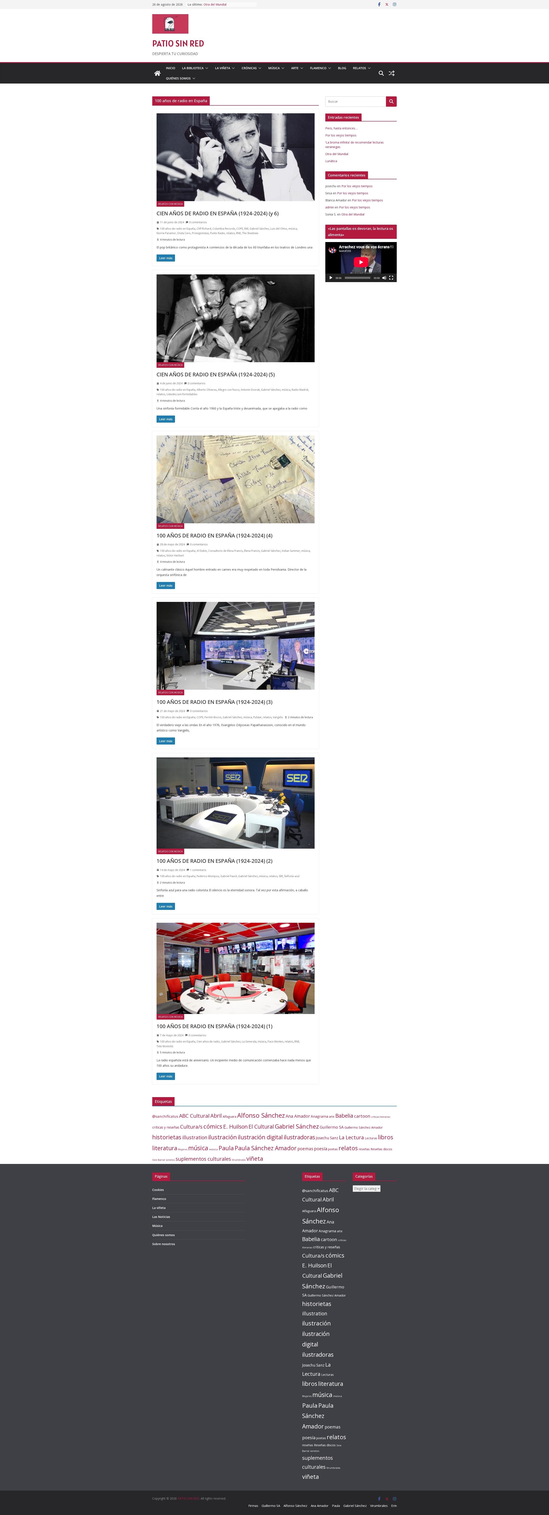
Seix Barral (158, 1159)
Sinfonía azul (291, 876)
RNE (238, 233)
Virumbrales (239, 1159)
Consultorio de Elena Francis (225, 551)
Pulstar (257, 717)
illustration (194, 1137)
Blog (342, 68)
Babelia (344, 1115)
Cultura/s (191, 1126)
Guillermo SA (332, 1127)
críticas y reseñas (165, 1127)
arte (332, 1116)
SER (281, 876)
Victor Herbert (175, 555)
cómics (212, 1126)
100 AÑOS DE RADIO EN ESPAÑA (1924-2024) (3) (214, 701)
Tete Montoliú (165, 1046)
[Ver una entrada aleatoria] (391, 73)
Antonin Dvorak (250, 390)
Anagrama (319, 1116)
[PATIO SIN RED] (157, 73)
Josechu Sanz (327, 1137)
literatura (164, 1148)
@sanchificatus (165, 1116)
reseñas (364, 1149)
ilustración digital (260, 1137)
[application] (361, 262)
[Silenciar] (384, 278)
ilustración (222, 1137)
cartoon (362, 1116)
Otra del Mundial (336, 154)
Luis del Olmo (278, 228)
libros (385, 1137)
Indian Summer (291, 551)
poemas (305, 1149)
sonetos (170, 1159)
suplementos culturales (203, 1158)
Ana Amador (298, 1116)
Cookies (158, 1190)
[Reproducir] (331, 278)
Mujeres (182, 1149)
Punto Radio (217, 233)
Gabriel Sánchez (259, 228)
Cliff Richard (204, 228)
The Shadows (250, 233)
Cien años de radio (208, 1041)
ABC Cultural (194, 1115)
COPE (239, 228)
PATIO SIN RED (178, 43)
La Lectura (351, 1137)
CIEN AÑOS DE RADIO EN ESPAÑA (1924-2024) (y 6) (218, 213)
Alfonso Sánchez (261, 1115)
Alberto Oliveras (207, 390)
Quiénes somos (178, 78)
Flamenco (318, 68)
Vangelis (278, 717)
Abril (216, 1115)
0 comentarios (198, 222)
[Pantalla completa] (391, 278)
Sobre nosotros (163, 1244)
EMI (246, 228)
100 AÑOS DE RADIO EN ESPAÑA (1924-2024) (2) (214, 860)
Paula (226, 1148)
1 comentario (198, 870)
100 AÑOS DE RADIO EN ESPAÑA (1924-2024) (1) (214, 1026)
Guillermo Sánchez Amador (363, 1127)
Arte (295, 68)
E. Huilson (235, 1126)
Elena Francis (252, 551)
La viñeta (222, 68)
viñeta (254, 1158)
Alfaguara (229, 1116)
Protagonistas (200, 233)
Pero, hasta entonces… (341, 128)
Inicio (170, 68)
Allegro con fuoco (229, 390)
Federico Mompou (208, 876)
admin (329, 207)
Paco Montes (275, 1041)
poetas (333, 1149)
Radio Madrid (300, 390)
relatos (230, 233)
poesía (320, 1149)
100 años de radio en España (177, 228)
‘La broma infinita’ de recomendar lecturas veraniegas (227, 6)
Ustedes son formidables (181, 394)
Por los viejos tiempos (340, 135)
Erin (394, 1505)
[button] (206, 68)
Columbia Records (224, 228)
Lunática (331, 161)
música (292, 228)
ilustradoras (299, 1137)
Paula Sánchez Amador (266, 1148)
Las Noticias (161, 1217)
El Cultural (261, 1126)
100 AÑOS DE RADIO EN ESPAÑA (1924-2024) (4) (214, 535)
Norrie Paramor (166, 233)
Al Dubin (202, 551)
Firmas (253, 1505)
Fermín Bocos (213, 717)
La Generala (249, 1041)
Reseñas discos (381, 1149)
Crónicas (249, 68)
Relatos (359, 68)
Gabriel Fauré (228, 876)
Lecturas (371, 1138)
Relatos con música (170, 203)
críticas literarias (380, 1116)
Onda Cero (184, 233)
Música (274, 68)
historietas (166, 1137)
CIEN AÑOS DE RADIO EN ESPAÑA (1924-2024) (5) (216, 374)
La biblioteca (193, 68)
